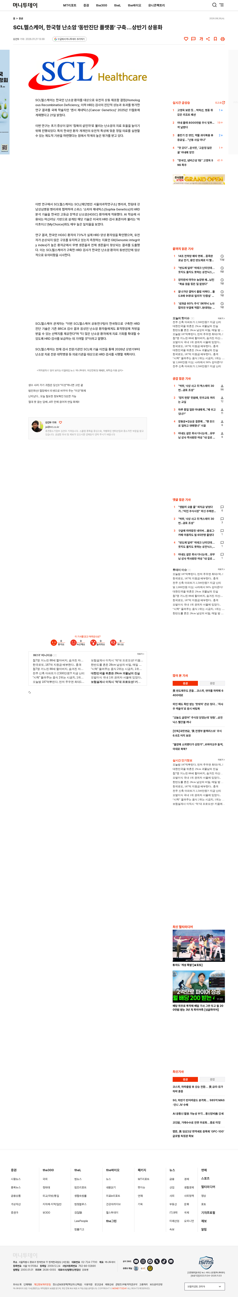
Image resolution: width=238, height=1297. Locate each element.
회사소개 (17, 1284)
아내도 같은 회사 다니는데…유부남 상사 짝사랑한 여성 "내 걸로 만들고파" (196, 437)
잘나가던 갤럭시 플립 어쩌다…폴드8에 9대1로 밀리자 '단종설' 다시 (196, 296)
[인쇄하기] (222, 39)
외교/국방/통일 (51, 1196)
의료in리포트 (113, 1196)
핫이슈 (141, 1187)
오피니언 (189, 1221)
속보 (172, 1229)
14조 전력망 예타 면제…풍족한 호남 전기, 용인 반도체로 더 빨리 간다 (196, 260)
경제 (186, 1179)
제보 (204, 1221)
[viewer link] (142, 85)
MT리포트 (69, 5)
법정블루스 (80, 1204)
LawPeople (81, 1221)
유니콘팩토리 (156, 5)
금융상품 (16, 1196)
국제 (186, 1212)
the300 (101, 5)
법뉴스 (78, 1179)
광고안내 (99, 1284)
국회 (45, 1179)
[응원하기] (60, 422)
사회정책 (189, 1196)
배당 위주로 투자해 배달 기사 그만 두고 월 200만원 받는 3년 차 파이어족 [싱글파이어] (198, 1007)
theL (117, 5)
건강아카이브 (113, 1204)
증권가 (14, 1212)
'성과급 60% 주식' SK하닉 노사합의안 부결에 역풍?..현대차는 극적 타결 (196, 308)
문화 (186, 1204)
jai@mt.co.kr (52, 427)
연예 (204, 1170)
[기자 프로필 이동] (37, 426)
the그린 (111, 1221)
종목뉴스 (16, 1187)
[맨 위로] (230, 1282)
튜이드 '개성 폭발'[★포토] (188, 965)
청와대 (46, 1187)
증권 (86, 5)
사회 (172, 1196)
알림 (204, 1229)
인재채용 (28, 1284)
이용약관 (88, 1284)
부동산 (173, 1204)
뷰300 (46, 1212)
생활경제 (189, 1187)
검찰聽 (78, 1212)
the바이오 (134, 5)
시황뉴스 (16, 1179)
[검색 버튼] (214, 4)
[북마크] (215, 39)
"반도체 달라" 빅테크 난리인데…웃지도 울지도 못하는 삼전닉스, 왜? (196, 272)
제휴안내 (109, 1284)
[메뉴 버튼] (221, 4)
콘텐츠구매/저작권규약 (126, 1284)
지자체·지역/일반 (52, 1204)
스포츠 (205, 1178)
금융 (172, 1179)
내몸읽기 (111, 1187)
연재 (140, 1196)
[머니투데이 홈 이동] (25, 1255)
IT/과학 (174, 1212)
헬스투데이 (112, 1212)
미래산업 (174, 1221)
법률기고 (79, 1229)
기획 (140, 1204)
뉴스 (108, 1179)
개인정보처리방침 (42, 1284)
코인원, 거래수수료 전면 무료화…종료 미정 (196, 1122)
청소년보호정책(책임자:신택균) (67, 1284)
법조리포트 (80, 1187)
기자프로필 (208, 1212)
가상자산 (16, 1204)
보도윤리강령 (156, 1284)
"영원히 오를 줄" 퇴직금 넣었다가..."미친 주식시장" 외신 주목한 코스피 (196, 511)
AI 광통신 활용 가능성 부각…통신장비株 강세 (198, 1113)
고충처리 (143, 1284)
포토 (203, 1204)
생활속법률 (80, 1196)
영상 (203, 1196)
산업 (172, 1187)
